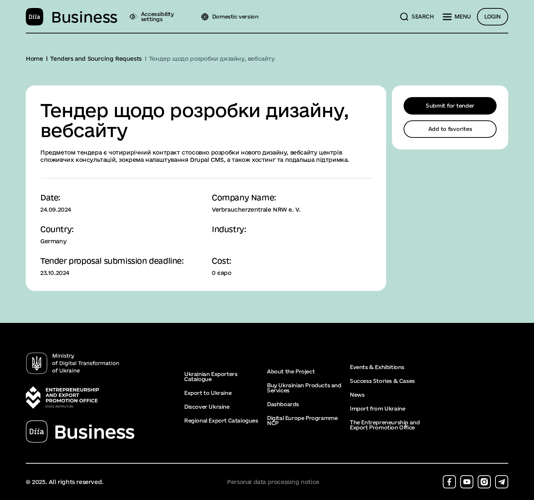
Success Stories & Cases (382, 381)
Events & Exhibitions (377, 367)
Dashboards (283, 404)
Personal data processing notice (273, 482)
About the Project (291, 371)
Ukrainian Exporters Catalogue (210, 377)
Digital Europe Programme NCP (302, 421)
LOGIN (492, 16)
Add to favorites (450, 129)
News (357, 394)
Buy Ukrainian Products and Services (304, 388)
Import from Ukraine (377, 408)
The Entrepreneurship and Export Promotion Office (385, 425)
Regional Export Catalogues (221, 420)
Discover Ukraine (207, 406)
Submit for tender (450, 106)
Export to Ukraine (207, 393)
